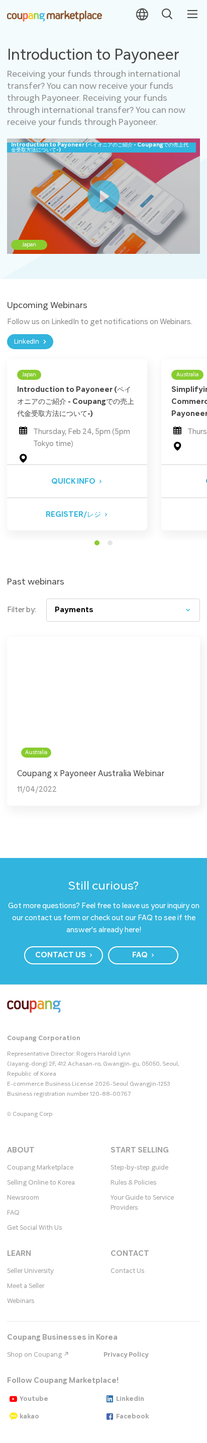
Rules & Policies (133, 1182)
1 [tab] (96, 542)
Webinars (20, 1301)
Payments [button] (74, 610)
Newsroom (23, 1197)
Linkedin (130, 1398)
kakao (29, 1416)
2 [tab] (110, 542)
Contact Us (127, 1270)
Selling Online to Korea (41, 1182)
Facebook (132, 1416)
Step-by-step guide (139, 1167)
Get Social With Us (34, 1227)
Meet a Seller (25, 1285)
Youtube (34, 1398)
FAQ (13, 1212)
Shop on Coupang (35, 1354)
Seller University (30, 1270)
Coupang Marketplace (40, 1167)
